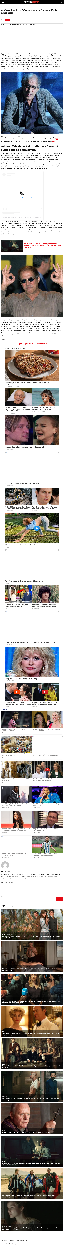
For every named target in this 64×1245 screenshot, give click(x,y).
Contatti (12, 1240)
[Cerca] (61, 2)
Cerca (3, 896)
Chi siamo (4, 1240)
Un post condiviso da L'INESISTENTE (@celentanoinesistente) (22, 217)
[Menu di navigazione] (3, 2)
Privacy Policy (12, 1243)
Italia (7, 19)
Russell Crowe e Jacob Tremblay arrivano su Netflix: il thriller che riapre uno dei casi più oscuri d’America (42, 246)
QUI (56, 139)
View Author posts (7, 882)
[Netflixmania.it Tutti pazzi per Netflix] (32, 2)
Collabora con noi (21, 1240)
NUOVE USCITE (19, 16)
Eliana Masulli (8, 16)
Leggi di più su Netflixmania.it (32, 343)
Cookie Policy (4, 1243)
